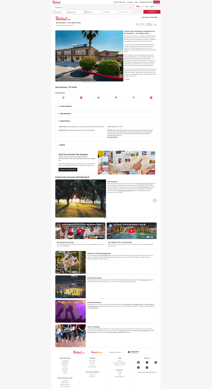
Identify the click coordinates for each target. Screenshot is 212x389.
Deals (136, 2)
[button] (57, 58)
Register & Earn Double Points (68, 170)
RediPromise (65, 365)
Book (157, 2)
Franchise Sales (92, 361)
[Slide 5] (88, 82)
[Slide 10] (95, 82)
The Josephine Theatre (137, 304)
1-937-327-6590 (149, 25)
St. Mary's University (92, 332)
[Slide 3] (107, 218)
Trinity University (123, 331)
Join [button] (147, 7)
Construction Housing (65, 387)
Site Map (120, 373)
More (127, 79)
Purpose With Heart (92, 367)
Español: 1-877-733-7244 (120, 365)
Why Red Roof (65, 361)
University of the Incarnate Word (141, 331)
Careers (92, 365)
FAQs (120, 375)
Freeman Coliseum (93, 308)
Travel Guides (65, 369)
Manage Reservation (146, 2)
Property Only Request (65, 385)
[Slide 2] (84, 82)
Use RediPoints (58, 8)
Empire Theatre (93, 306)
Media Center (92, 363)
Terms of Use (92, 375)
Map (156, 25)
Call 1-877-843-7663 (119, 2)
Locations (130, 2)
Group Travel (65, 381)
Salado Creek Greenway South (145, 184)
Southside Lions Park (143, 187)
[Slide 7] (91, 82)
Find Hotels (65, 371)
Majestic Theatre (149, 304)
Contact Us (119, 361)
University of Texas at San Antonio (115, 332)
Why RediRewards (65, 363)
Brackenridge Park (105, 255)
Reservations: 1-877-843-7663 (119, 363)
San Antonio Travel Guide (149, 17)
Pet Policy (65, 367)
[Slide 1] (83, 82)
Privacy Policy (92, 377)
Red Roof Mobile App (119, 377)
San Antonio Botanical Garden (124, 191)
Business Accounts (65, 383)
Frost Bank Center (144, 280)
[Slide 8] (92, 82)
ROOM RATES (152, 12)
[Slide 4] (87, 82)
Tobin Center (127, 304)
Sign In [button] (152, 7)
